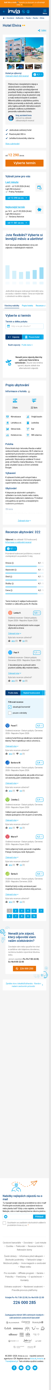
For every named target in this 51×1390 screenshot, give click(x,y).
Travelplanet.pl (11, 1361)
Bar (32, 429)
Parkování (21, 1246)
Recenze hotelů (35, 1246)
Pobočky (9, 1276)
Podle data (13, 693)
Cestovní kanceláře (12, 1242)
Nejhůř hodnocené (31, 693)
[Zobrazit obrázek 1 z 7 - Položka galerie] (11, 66)
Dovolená (10, 18)
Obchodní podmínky (14, 1259)
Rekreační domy (24, 1249)
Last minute (11, 182)
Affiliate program (26, 1273)
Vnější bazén (36, 417)
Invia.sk (33, 1358)
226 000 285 (24, 1302)
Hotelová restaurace (17, 435)
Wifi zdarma (36, 435)
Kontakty (24, 1280)
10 (35, 916)
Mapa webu (25, 1266)
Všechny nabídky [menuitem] (11, 306)
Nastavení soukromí (33, 1286)
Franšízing (21, 1276)
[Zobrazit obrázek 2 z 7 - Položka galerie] (20, 66)
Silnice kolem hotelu (17, 429)
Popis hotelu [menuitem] (27, 306)
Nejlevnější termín (15, 207)
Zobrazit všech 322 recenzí (17, 76)
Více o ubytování (12, 144)
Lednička (35, 423)
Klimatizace (16, 417)
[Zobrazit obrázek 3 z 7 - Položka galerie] (29, 66)
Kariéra (40, 1273)
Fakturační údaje (34, 1259)
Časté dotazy (10, 1256)
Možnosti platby (11, 1263)
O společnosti (35, 1276)
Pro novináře (10, 1273)
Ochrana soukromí (13, 1286)
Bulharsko (20, 18)
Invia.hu (40, 1358)
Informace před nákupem (31, 1256)
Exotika (10, 1246)
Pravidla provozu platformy (24, 1290)
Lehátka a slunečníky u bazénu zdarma (17, 423)
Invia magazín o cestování (33, 1263)
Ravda (28, 18)
